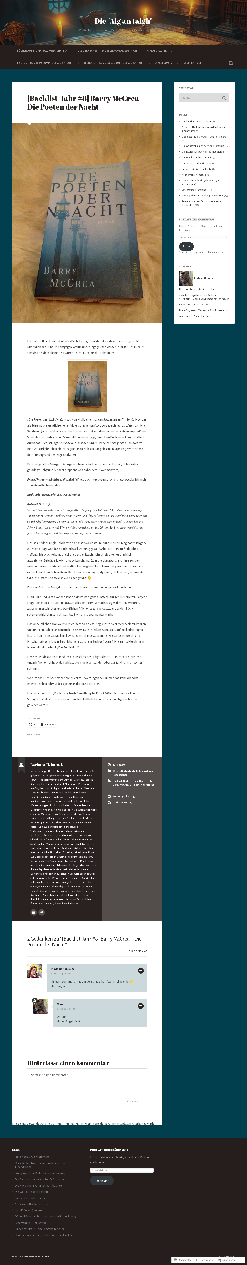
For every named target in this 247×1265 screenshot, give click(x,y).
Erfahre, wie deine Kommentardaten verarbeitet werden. (121, 1123)
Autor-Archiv (33, 912)
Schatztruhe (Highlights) (194, 190)
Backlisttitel (146, 781)
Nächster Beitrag (122, 802)
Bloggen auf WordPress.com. (31, 1256)
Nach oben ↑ (227, 1256)
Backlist (117, 781)
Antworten (141, 971)
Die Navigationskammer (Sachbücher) (202, 151)
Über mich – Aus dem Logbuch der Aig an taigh (114, 63)
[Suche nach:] (204, 97)
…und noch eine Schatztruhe (196, 121)
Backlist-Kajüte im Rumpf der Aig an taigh (45, 63)
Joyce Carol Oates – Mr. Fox (193, 304)
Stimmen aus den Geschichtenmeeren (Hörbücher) (46, 1235)
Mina (60, 1004)
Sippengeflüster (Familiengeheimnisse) (202, 195)
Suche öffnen (231, 63)
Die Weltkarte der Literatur (196, 157)
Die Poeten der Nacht (142, 785)
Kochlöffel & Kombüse (194, 175)
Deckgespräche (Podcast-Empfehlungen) (204, 136)
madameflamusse (63, 969)
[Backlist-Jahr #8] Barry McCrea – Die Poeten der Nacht (85, 102)
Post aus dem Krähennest (196, 219)
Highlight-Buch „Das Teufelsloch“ (58, 647)
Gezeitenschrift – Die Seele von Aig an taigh (107, 51)
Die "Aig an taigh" (123, 21)
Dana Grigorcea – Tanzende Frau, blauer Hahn (203, 310)
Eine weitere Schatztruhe (195, 163)
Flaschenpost (191, 63)
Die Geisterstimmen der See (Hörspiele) (203, 146)
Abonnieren (102, 1180)
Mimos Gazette (157, 51)
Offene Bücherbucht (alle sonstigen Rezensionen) (45, 1216)
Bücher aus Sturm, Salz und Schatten (42, 51)
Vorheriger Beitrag (124, 796)
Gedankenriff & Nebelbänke (197, 169)
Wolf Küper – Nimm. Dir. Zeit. (195, 316)
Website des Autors (41, 912)
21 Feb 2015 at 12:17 (66, 1008)
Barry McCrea (121, 785)
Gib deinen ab (138, 951)
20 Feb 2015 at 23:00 (62, 973)
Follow (186, 246)
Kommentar (133, 1101)
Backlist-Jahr (130, 781)
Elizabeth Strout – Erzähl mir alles (197, 289)
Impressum (161, 63)
